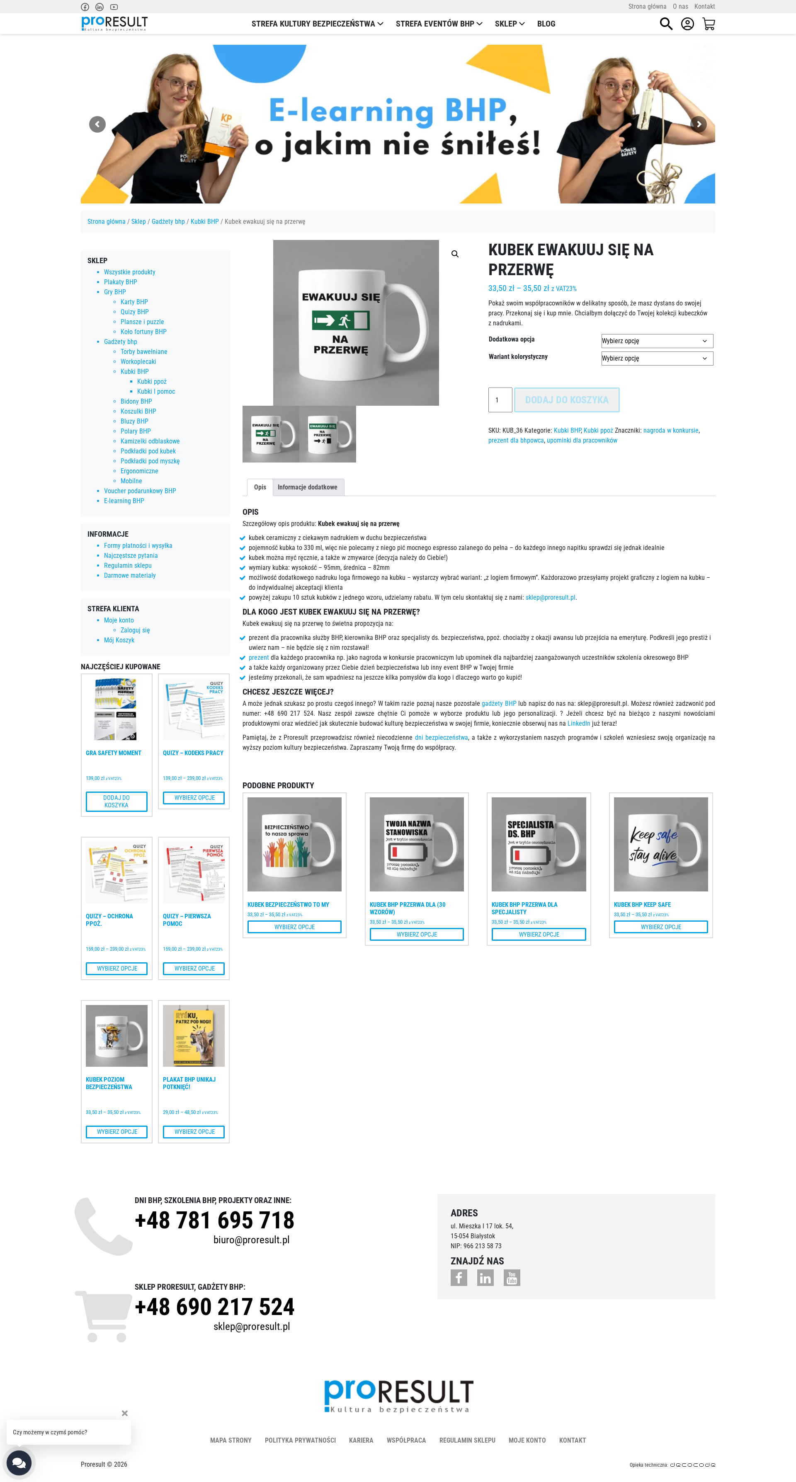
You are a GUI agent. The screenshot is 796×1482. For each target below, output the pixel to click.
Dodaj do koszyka (116, 801)
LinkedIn (579, 723)
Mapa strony (231, 1440)
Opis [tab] (260, 487)
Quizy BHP (135, 312)
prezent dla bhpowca (516, 440)
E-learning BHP (124, 501)
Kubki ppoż (152, 381)
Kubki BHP (205, 221)
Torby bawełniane (144, 352)
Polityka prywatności (300, 1440)
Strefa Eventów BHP (435, 24)
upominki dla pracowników (582, 440)
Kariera (361, 1440)
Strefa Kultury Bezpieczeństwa (313, 24)
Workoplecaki (138, 362)
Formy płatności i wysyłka (138, 546)
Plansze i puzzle (142, 322)
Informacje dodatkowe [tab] (307, 487)
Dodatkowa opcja (512, 339)
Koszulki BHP (138, 411)
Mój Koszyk (119, 640)
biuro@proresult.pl (252, 1240)
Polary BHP (136, 431)
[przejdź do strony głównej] (114, 23)
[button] (455, 254)
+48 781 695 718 (215, 1220)
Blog (546, 24)
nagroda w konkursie (671, 430)
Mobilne (131, 481)
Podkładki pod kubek (148, 451)
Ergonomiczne (139, 471)
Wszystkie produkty (129, 272)
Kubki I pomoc (156, 391)
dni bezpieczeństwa (441, 737)
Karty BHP (134, 302)
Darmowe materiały (130, 575)
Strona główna (648, 6)
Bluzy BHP (134, 421)
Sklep (506, 24)
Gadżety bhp (168, 221)
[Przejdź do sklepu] (708, 23)
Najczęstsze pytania (131, 555)
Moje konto (119, 620)
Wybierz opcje (194, 798)
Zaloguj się (135, 630)
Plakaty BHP (120, 282)
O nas (680, 6)
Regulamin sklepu (128, 565)
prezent (259, 657)
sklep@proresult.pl (550, 597)
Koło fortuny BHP (144, 332)
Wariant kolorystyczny (518, 357)
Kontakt (704, 6)
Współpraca (406, 1440)
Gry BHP (115, 292)
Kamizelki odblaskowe (150, 441)
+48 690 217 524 (215, 1307)
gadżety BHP (499, 703)
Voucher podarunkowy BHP (140, 491)
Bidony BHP (136, 401)
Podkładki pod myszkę (150, 461)
